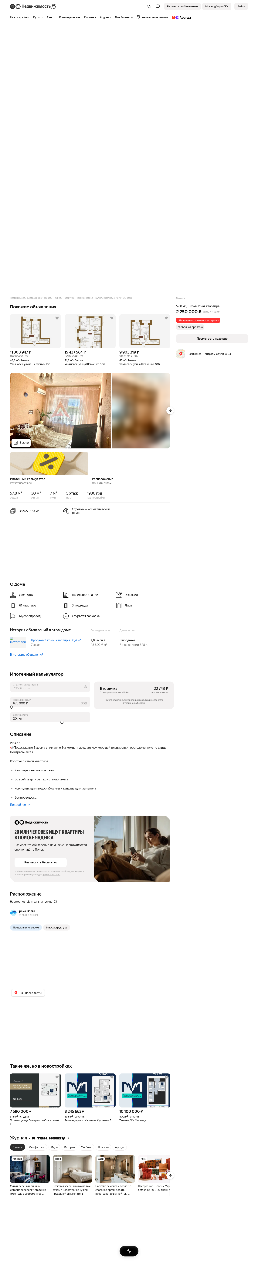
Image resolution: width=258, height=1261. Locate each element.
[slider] (50, 707)
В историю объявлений (26, 654)
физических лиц (51, 874)
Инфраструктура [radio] (56, 927)
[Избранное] (149, 6)
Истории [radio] (69, 1147)
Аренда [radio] (119, 1147)
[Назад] (10, 463)
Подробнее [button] (18, 805)
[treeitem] (20, 17)
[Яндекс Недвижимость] (33, 6)
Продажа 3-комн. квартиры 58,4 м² (56, 640)
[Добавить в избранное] (57, 318)
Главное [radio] (17, 1147)
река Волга (27, 911)
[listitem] (88, 511)
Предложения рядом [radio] (26, 927)
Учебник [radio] (86, 1147)
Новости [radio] (103, 1147)
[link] (241, 6)
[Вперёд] (170, 410)
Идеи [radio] (54, 1147)
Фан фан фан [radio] (37, 1147)
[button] (157, 6)
